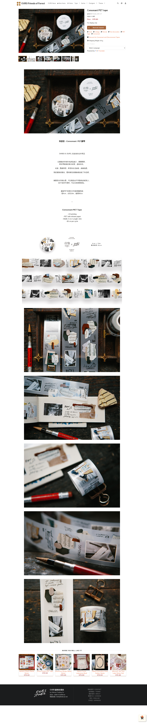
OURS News (52, 3)
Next (82, 27)
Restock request (98, 27)
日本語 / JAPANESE (94, 700)
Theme (100, 3)
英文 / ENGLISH (95, 698)
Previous (20, 27)
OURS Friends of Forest (33, 3)
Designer (92, 3)
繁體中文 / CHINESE (94, 696)
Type (76, 3)
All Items (70, 3)
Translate (102, 51)
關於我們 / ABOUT (94, 694)
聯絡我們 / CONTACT (94, 689)
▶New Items (61, 3)
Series (83, 3)
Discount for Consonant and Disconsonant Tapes (104, 37)
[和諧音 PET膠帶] (72, 101)
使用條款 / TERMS (94, 691)
